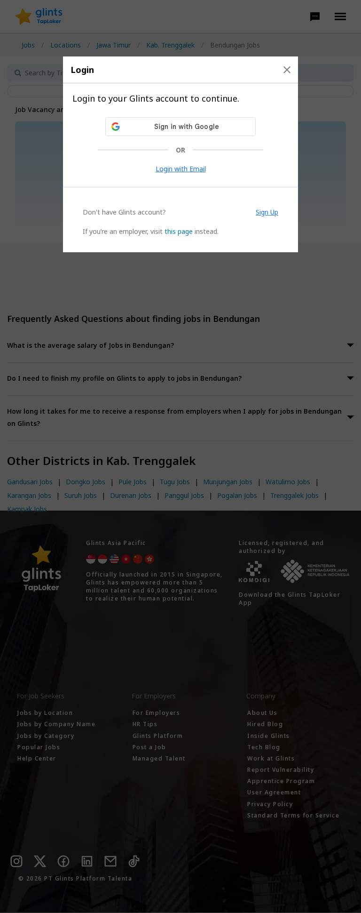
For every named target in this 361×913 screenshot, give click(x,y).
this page (179, 231)
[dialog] (180, 154)
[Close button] (286, 69)
